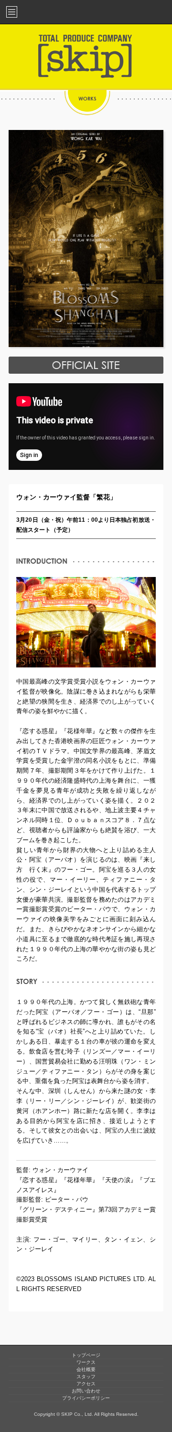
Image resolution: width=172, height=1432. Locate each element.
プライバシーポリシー (86, 1398)
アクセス (86, 1383)
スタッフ (86, 1376)
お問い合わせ (86, 1390)
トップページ (86, 1355)
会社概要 (86, 1369)
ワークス (86, 1362)
